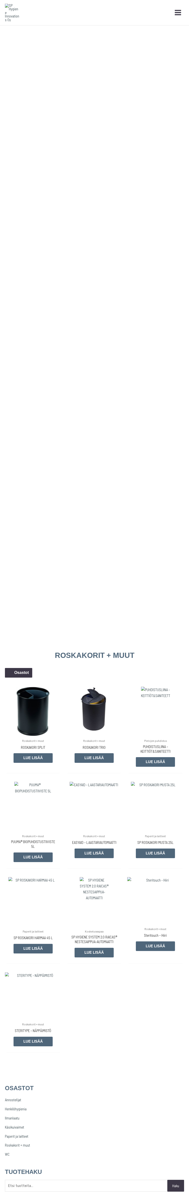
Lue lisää (33, 758)
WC (7, 1154)
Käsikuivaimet (14, 1127)
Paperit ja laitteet (16, 1136)
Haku (175, 1186)
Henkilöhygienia (16, 1109)
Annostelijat (13, 1100)
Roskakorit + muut (17, 1145)
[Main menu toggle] (178, 12)
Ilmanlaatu (12, 1118)
